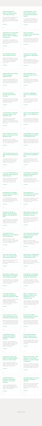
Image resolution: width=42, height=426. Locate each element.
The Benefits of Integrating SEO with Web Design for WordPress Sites (30, 174)
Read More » (5, 24)
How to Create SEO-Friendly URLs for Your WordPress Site (31, 114)
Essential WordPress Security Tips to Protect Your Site (9, 95)
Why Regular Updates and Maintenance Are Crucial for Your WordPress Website (10, 275)
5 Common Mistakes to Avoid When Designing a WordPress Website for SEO (10, 295)
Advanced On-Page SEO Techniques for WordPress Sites (30, 55)
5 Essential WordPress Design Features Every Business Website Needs (30, 336)
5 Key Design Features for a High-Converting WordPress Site (10, 155)
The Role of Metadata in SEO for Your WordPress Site (30, 95)
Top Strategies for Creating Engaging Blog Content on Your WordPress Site (30, 135)
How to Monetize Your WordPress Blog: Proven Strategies (30, 75)
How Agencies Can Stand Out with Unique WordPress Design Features (10, 194)
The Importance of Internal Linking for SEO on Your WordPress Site (10, 114)
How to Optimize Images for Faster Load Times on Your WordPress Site (10, 135)
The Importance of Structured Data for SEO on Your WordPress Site (30, 194)
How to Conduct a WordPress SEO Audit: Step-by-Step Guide (31, 34)
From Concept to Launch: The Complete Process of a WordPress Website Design (10, 316)
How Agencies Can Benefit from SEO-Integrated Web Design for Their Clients (30, 275)
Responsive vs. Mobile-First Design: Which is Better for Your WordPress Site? (31, 256)
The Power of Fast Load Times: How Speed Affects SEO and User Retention (10, 256)
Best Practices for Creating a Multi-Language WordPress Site (10, 75)
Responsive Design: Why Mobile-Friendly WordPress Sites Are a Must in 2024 (10, 358)
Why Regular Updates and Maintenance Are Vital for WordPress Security (30, 213)
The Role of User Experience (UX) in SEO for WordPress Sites (31, 155)
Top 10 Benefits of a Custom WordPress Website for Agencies (31, 379)
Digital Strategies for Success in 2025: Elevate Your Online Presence (10, 13)
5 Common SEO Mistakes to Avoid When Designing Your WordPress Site (10, 174)
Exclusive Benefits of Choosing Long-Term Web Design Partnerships (30, 316)
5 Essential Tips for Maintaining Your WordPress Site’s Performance (11, 235)
